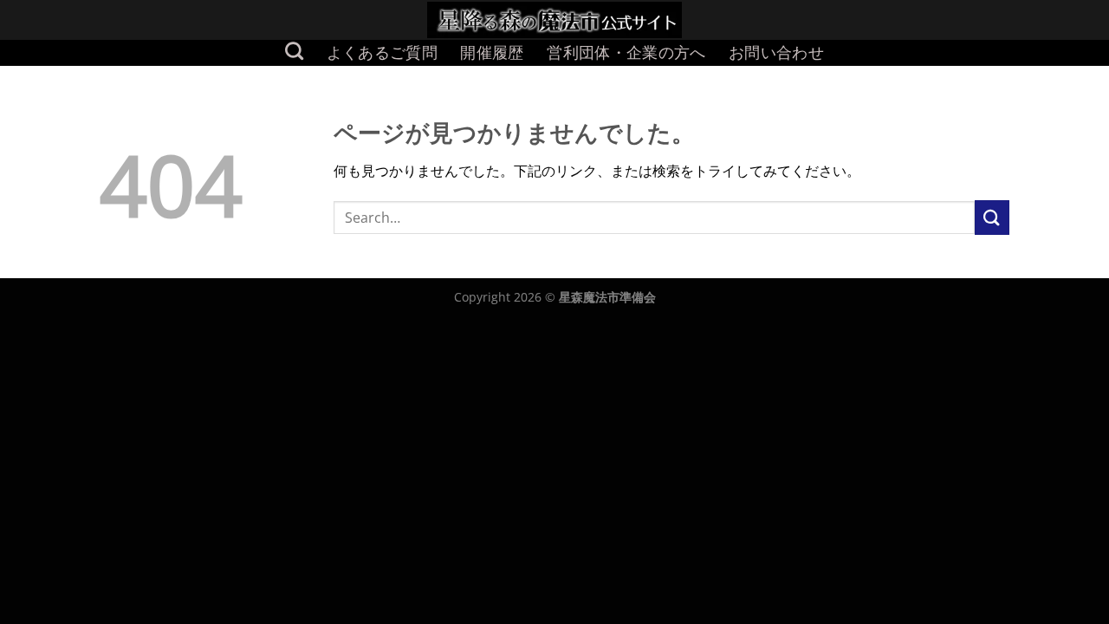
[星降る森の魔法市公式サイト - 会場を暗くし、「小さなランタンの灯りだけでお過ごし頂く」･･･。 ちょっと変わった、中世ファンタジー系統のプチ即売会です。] (555, 20)
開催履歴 (491, 52)
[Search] (294, 51)
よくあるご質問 (382, 52)
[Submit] (992, 217)
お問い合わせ (776, 52)
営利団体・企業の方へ (626, 52)
